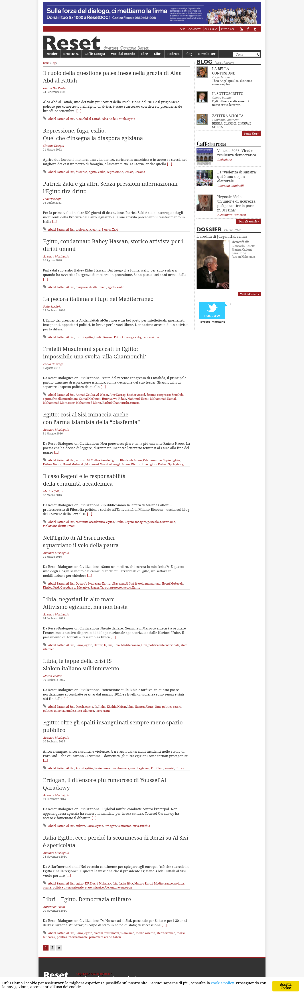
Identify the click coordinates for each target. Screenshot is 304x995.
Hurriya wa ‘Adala (114, 399)
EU (87, 883)
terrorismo (167, 522)
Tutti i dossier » (249, 294)
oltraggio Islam (119, 464)
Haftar (98, 645)
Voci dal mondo (123, 54)
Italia (101, 707)
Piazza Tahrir (100, 587)
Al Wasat (102, 395)
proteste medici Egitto (125, 587)
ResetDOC (71, 54)
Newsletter (206, 54)
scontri (169, 768)
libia (117, 645)
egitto (131, 119)
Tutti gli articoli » (249, 221)
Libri (158, 54)
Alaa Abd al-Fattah (88, 119)
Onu (144, 645)
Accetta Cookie (285, 986)
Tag (53, 63)
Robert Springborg (171, 464)
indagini (140, 522)
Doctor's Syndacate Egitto (93, 583)
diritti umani (97, 287)
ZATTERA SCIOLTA (227, 115)
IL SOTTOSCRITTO (227, 93)
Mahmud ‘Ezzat (138, 399)
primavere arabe (100, 937)
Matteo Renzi (143, 883)
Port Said (157, 768)
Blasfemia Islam (131, 460)
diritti (80, 337)
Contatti (194, 29)
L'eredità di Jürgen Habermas (222, 236)
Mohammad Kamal (163, 399)
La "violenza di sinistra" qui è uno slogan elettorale (237, 176)
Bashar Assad (136, 395)
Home (181, 29)
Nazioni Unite (144, 707)
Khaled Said (51, 587)
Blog (188, 54)
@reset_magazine (212, 321)
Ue (107, 887)
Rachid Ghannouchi (115, 403)
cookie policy (222, 982)
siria (136, 826)
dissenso (81, 172)
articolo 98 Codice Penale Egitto (97, 460)
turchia (145, 826)
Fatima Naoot (52, 464)
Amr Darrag (117, 395)
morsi (181, 933)
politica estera (171, 707)
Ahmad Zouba (85, 395)
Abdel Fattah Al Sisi (61, 119)
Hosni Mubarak (73, 464)
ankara (80, 826)
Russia (128, 172)
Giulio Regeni (103, 337)
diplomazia (83, 229)
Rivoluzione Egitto (144, 464)
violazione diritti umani (59, 526)
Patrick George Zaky (127, 337)
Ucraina (140, 172)
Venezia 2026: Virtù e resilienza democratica (236, 152)
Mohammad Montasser (59, 403)
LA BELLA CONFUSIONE (223, 71)
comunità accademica (90, 522)
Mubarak (49, 937)
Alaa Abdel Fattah (114, 119)
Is (105, 645)
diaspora (82, 287)
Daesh (80, 707)
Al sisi (80, 768)
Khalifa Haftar (116, 707)
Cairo (79, 645)
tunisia (135, 403)
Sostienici (227, 29)
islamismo (125, 826)
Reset (46, 63)
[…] (78, 111)
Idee (144, 54)
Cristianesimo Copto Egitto (161, 460)
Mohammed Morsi (88, 403)
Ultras (180, 768)
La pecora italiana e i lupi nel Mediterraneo (98, 298)
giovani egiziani (139, 768)
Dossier (51, 54)
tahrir (117, 937)
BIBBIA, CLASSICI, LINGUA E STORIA (231, 125)
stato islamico (84, 711)
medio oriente (145, 933)
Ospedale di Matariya (74, 587)
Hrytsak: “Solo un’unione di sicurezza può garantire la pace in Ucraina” (236, 203)
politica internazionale (163, 645)
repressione (115, 172)
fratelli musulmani (65, 399)
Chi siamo (211, 29)
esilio (101, 172)
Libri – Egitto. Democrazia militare (87, 899)
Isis (110, 645)
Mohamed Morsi (96, 464)
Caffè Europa (95, 54)
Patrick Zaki (110, 229)
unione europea (121, 887)
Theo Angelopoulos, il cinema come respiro (232, 82)
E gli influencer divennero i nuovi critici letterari (230, 103)
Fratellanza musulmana (110, 768)
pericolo (153, 522)
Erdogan (110, 826)
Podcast (173, 54)
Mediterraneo (130, 645)
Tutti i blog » (251, 133)
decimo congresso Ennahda (165, 395)
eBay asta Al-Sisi (123, 583)
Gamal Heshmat (90, 399)
